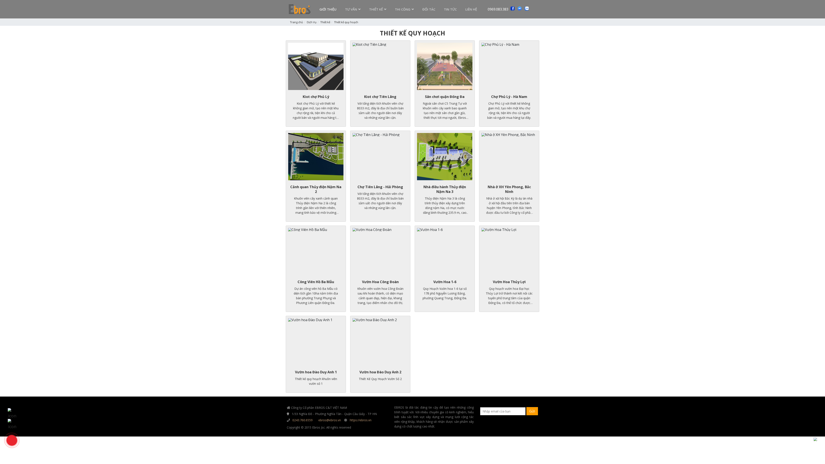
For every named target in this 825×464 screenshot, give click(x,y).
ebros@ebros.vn (329, 420)
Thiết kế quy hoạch (346, 22)
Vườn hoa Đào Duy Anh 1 (316, 372)
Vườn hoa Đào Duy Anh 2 (380, 372)
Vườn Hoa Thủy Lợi (509, 281)
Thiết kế (325, 22)
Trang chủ (296, 22)
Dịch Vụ (311, 22)
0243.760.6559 (302, 420)
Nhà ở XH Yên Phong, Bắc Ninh (509, 189)
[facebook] (12, 423)
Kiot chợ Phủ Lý (316, 96)
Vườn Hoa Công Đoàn (380, 281)
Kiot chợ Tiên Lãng (380, 96)
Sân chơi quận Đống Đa (444, 96)
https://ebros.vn (360, 420)
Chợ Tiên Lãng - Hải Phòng (380, 187)
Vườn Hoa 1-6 (444, 281)
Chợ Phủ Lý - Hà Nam (509, 96)
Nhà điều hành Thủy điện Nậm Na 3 (444, 189)
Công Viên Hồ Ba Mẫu (316, 281)
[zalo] (12, 412)
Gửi (532, 411)
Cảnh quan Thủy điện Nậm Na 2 (315, 189)
